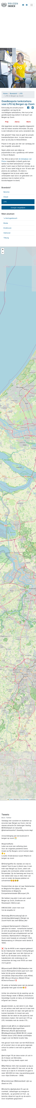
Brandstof (13, 93)
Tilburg (6, 238)
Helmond (7, 233)
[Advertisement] (18, 29)
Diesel (6, 197)
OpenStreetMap (24, 799)
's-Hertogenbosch (10, 218)
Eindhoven (7, 228)
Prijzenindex (11, 5)
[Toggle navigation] (31, 5)
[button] (2, 249)
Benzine (6, 192)
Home (5, 93)
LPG (20, 93)
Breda (6, 223)
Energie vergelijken (18, 208)
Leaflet (11, 799)
